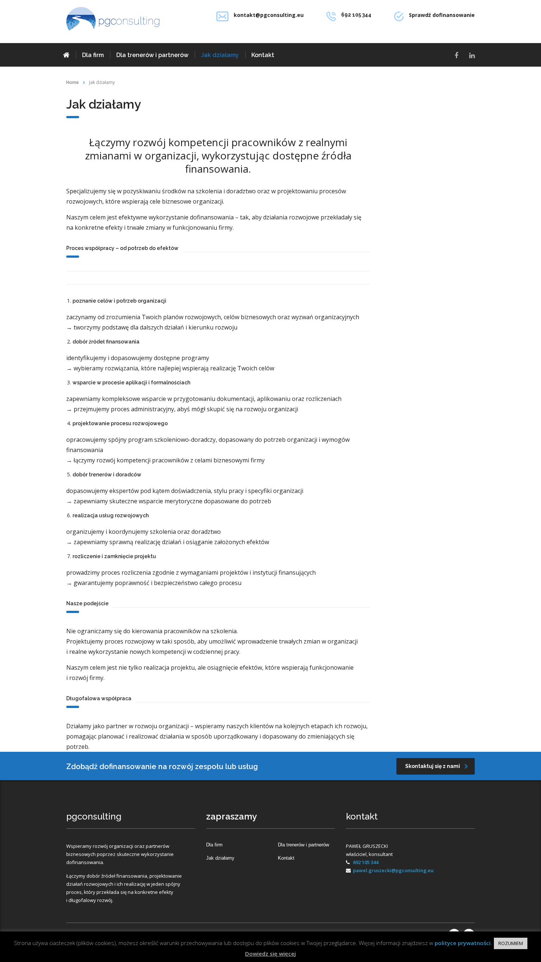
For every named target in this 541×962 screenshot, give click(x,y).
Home (72, 82)
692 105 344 (365, 862)
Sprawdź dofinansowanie (442, 14)
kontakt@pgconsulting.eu (269, 14)
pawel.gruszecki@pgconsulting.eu (393, 870)
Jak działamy (220, 55)
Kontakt (262, 55)
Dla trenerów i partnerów (152, 55)
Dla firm (93, 55)
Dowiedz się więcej (270, 953)
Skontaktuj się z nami (432, 766)
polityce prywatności (463, 943)
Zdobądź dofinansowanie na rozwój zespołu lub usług (162, 766)
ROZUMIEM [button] (510, 943)
